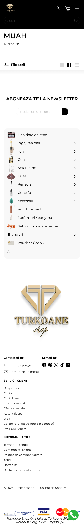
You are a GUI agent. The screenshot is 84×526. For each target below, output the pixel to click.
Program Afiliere (15, 428)
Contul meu (12, 398)
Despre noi (11, 388)
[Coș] (68, 8)
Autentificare (13, 413)
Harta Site (11, 465)
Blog (7, 418)
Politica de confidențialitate (23, 454)
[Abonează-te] (65, 111)
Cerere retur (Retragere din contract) (29, 423)
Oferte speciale (14, 408)
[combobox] (42, 20)
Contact (9, 393)
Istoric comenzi (14, 403)
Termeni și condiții (17, 444)
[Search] (76, 20)
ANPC (8, 460)
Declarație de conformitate (22, 470)
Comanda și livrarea (18, 449)
